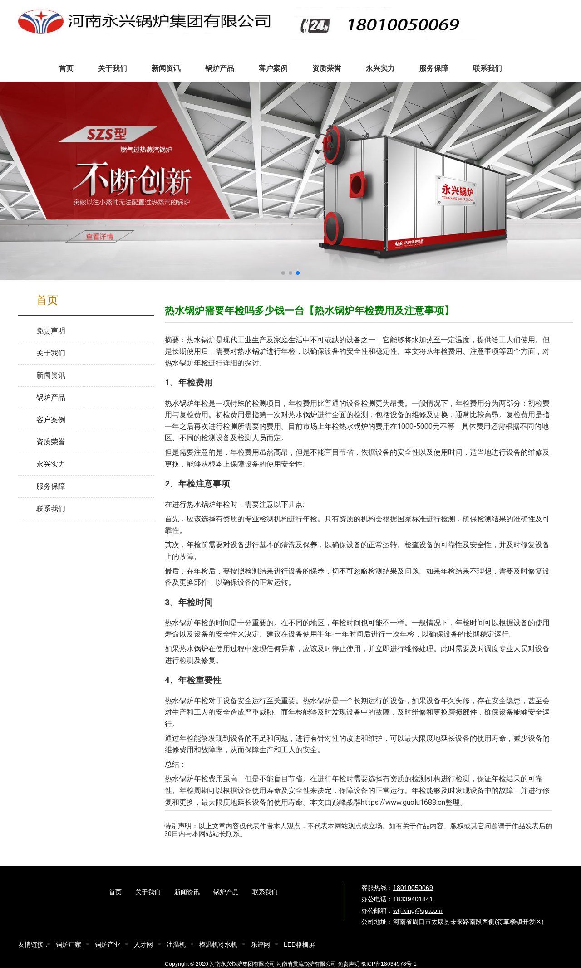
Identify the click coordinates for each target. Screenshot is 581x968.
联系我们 (265, 891)
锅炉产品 (226, 891)
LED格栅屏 (299, 944)
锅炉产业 (107, 944)
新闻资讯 (187, 891)
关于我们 (148, 891)
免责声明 (348, 964)
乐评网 (260, 944)
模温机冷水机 (218, 944)
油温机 (176, 944)
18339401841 (413, 899)
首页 (115, 891)
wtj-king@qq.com (418, 910)
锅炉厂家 (68, 944)
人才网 (143, 944)
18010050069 (413, 887)
